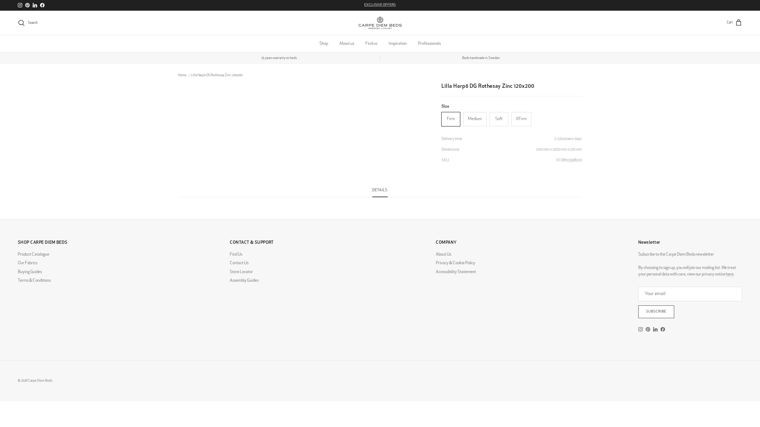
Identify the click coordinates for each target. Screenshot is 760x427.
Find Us (236, 254)
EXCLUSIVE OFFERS (380, 5)
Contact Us (239, 263)
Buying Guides (30, 272)
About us (346, 44)
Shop (323, 44)
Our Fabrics (27, 263)
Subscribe (656, 311)
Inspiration (398, 44)
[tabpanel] (380, 200)
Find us (371, 44)
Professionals (429, 44)
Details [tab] (380, 190)
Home (182, 75)
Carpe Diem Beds (40, 381)
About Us (443, 254)
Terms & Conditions (34, 280)
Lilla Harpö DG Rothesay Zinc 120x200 (217, 75)
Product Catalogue (33, 254)
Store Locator (241, 272)
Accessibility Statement (456, 272)
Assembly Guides (244, 280)
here (730, 274)
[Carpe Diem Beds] (380, 23)
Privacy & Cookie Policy (455, 263)
